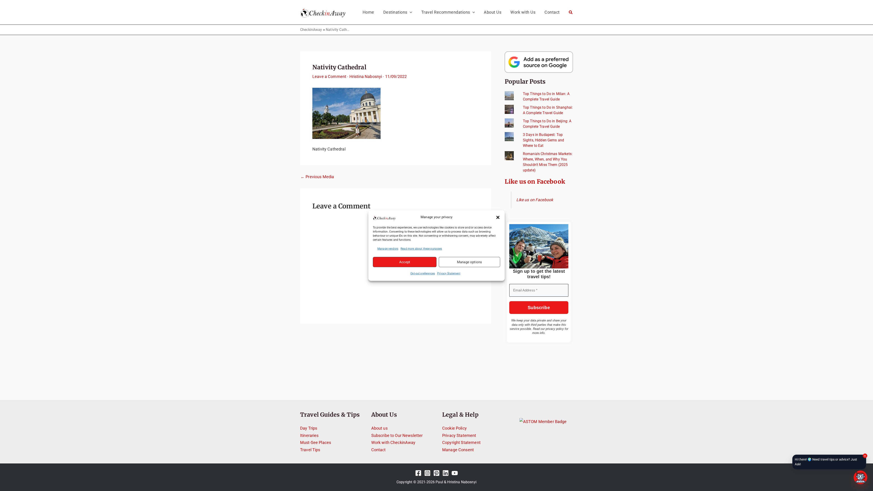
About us (379, 428)
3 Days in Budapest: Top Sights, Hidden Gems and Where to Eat (543, 140)
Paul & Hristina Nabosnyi (456, 482)
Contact (378, 449)
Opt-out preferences (422, 273)
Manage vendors (387, 248)
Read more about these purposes (421, 248)
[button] (498, 217)
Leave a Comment (329, 76)
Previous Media (317, 177)
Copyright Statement (461, 442)
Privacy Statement (448, 273)
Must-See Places (315, 442)
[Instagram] (427, 473)
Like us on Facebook (535, 181)
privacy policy (555, 329)
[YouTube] (455, 473)
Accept (404, 262)
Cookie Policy (454, 428)
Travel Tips (310, 449)
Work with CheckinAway (393, 442)
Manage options (469, 262)
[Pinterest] (436, 473)
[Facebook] (418, 473)
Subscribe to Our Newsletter (397, 435)
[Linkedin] (445, 473)
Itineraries (309, 435)
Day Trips (308, 428)
